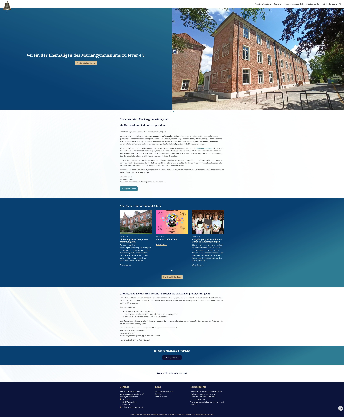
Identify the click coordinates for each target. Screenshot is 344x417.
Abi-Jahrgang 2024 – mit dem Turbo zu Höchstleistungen (207, 240)
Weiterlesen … (125, 265)
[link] (340, 4)
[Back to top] (340, 408)
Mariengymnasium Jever (164, 391)
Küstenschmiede (207, 414)
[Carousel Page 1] (170, 111)
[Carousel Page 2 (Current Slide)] (172, 270)
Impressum (180, 414)
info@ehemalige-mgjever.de (133, 407)
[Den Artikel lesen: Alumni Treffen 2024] (172, 222)
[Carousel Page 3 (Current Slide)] (173, 111)
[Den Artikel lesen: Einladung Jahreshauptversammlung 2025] (136, 222)
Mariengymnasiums (204, 148)
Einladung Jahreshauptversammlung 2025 (134, 240)
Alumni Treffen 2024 (166, 239)
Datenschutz (190, 414)
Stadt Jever (159, 394)
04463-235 (126, 404)
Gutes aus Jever (161, 397)
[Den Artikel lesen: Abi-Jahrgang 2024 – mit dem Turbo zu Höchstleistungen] (208, 222)
